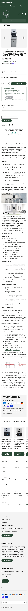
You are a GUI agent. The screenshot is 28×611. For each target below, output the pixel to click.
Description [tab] (4, 143)
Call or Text (7, 560)
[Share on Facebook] (9, 125)
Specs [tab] (12, 143)
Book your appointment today (9, 531)
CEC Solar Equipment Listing (12, 350)
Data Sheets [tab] (19, 143)
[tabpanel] (14, 268)
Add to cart (18, 83)
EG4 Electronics (5, 49)
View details (7, 454)
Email (5, 581)
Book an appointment (6, 2)
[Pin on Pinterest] (12, 125)
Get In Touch (7, 535)
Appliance (4, 109)
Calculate (7, 120)
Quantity (3, 115)
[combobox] (14, 20)
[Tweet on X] (6, 125)
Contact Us (4, 522)
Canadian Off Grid (8, 607)
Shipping (3, 61)
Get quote (9, 97)
